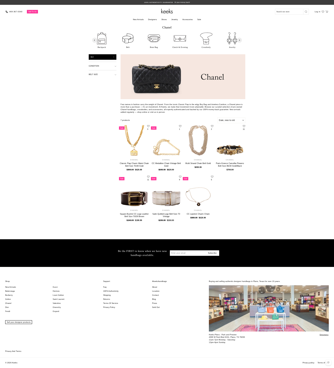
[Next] (239, 40)
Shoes (164, 19)
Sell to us (32, 12)
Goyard (56, 311)
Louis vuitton (58, 295)
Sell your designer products (19, 322)
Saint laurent (58, 299)
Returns (106, 299)
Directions (324, 335)
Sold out (156, 307)
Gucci (55, 287)
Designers (152, 19)
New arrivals (10, 287)
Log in (317, 12)
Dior (7, 307)
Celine (8, 299)
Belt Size (93, 74)
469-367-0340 (15, 12)
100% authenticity (111, 291)
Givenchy (57, 307)
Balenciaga (10, 291)
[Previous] (94, 40)
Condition (94, 66)
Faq (105, 287)
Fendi (7, 311)
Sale (199, 19)
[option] (167, 2)
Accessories (187, 19)
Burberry (9, 295)
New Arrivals (138, 19)
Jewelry (174, 19)
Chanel (8, 303)
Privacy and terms (13, 351)
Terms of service (110, 303)
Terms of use (323, 363)
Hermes (56, 291)
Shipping (107, 295)
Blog (154, 299)
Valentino (57, 303)
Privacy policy (109, 307)
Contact (155, 295)
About (154, 287)
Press (154, 303)
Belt (92, 57)
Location (156, 291)
